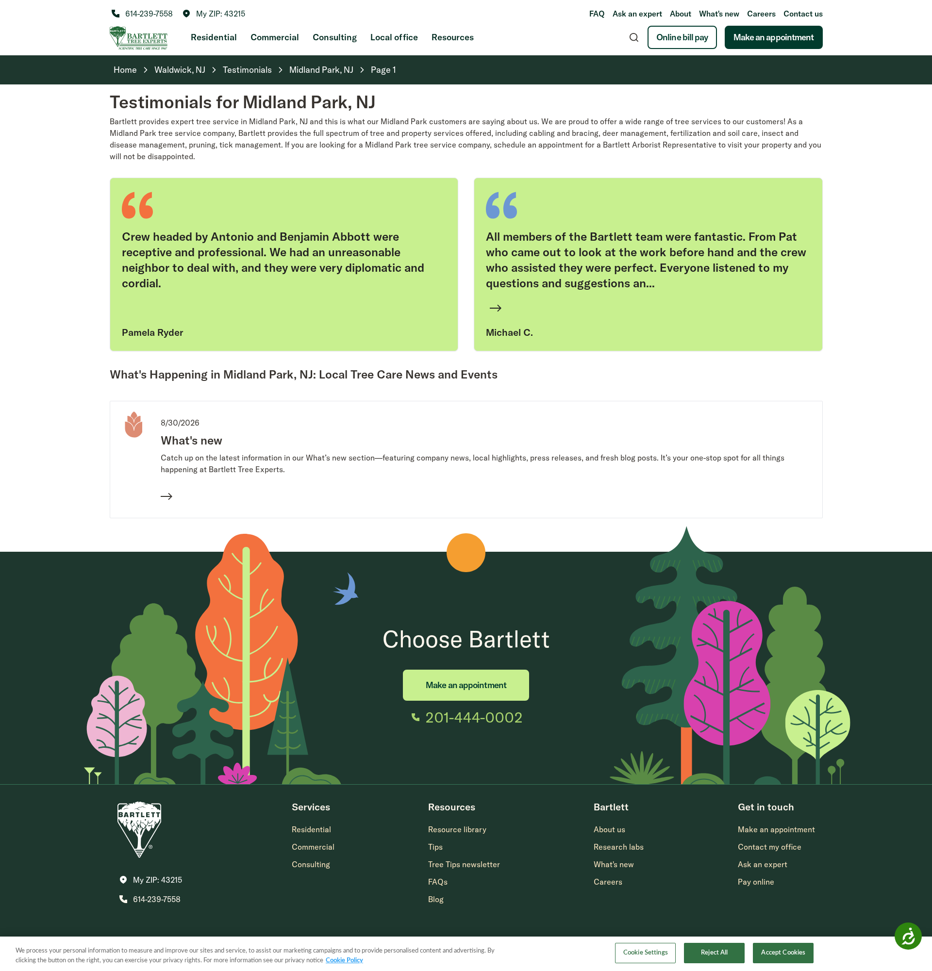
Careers (761, 13)
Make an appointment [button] (776, 829)
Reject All (714, 953)
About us (609, 829)
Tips (435, 847)
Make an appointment (773, 37)
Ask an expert (637, 13)
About (680, 13)
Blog (436, 899)
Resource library (457, 829)
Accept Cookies (783, 953)
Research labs (619, 847)
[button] (214, 13)
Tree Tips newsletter (464, 864)
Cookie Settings (645, 953)
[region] (466, 954)
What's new (719, 13)
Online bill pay (682, 37)
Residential (214, 37)
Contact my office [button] (769, 847)
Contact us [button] (803, 13)
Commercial (274, 37)
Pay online (756, 882)
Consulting (335, 37)
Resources (453, 37)
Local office (394, 37)
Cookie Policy (344, 960)
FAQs (438, 882)
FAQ (597, 13)
